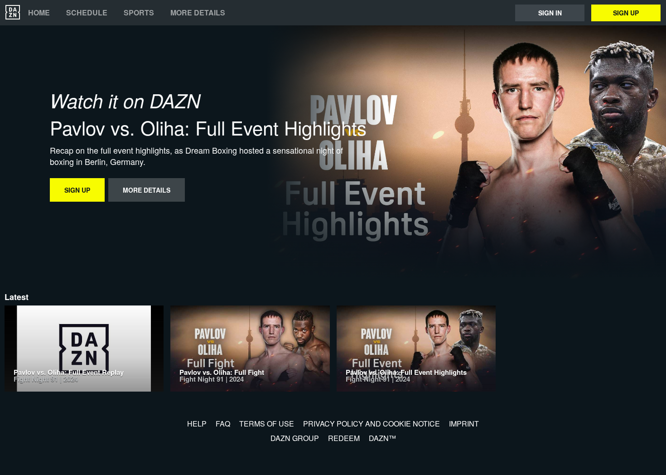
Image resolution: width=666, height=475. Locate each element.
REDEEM (344, 438)
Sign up (626, 12)
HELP (197, 423)
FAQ (223, 423)
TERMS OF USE (266, 423)
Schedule (86, 12)
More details (197, 12)
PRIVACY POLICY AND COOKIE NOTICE (371, 423)
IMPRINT (464, 423)
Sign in (550, 12)
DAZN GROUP (294, 438)
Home (39, 12)
